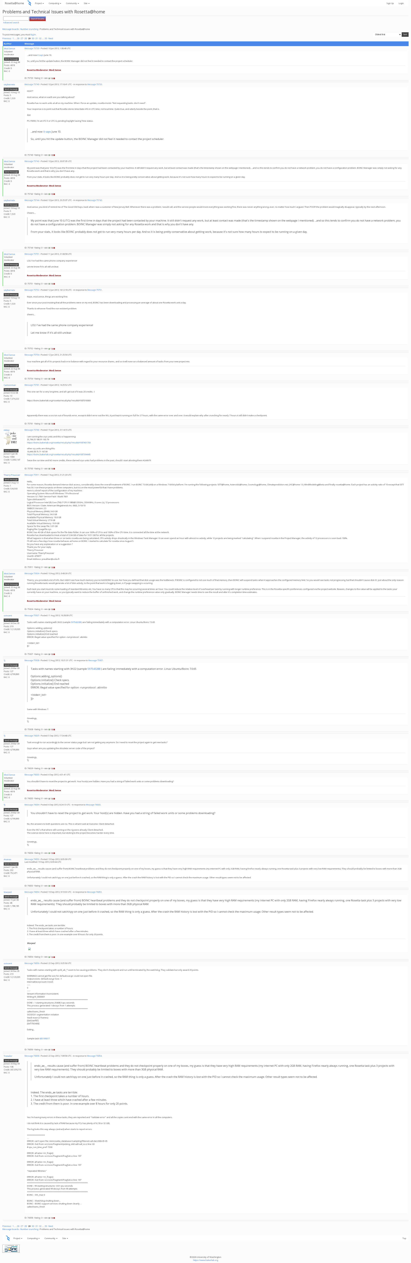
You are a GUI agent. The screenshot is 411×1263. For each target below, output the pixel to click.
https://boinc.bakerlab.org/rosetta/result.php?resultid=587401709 (59, 442)
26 (18, 38)
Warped (8, 892)
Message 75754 (32, 354)
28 (25, 38)
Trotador (8, 1056)
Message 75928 (32, 660)
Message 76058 (32, 1056)
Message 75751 (32, 254)
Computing (54, 3)
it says (40, 55)
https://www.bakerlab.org (205, 1260)
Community (71, 3)
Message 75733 (32, 48)
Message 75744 (32, 200)
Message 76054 (32, 892)
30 (33, 38)
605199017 (44, 1038)
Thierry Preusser (12, 474)
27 (22, 38)
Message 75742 (32, 161)
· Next (50, 38)
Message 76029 (32, 735)
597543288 (76, 622)
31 (36, 38)
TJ (4, 660)
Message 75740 (32, 84)
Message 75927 (32, 615)
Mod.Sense (9, 48)
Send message (11, 59)
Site (86, 3)
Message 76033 (32, 774)
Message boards (10, 29)
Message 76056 (32, 963)
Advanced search (11, 22)
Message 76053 (32, 859)
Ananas (7, 859)
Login (401, 3)
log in (33, 34)
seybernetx (9, 84)
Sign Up (390, 3)
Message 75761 (32, 385)
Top (404, 1238)
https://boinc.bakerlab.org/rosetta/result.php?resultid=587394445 (59, 454)
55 (46, 38)
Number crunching (29, 29)
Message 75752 (32, 290)
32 (40, 38)
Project (38, 3)
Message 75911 (32, 474)
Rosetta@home (14, 3)
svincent (8, 615)
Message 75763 (32, 430)
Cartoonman (10, 385)
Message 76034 (32, 804)
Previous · (7, 38)
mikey (6, 430)
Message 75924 (32, 573)
